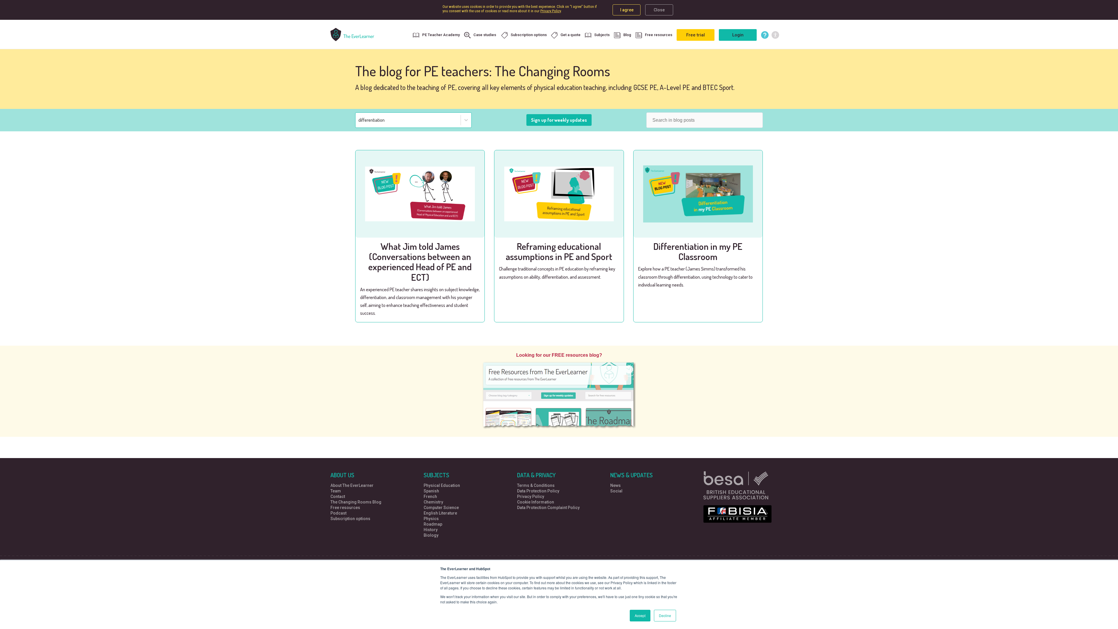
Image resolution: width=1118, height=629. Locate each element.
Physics (431, 518)
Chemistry (433, 502)
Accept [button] (640, 615)
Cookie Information (535, 502)
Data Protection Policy (538, 491)
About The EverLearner (352, 485)
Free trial (695, 35)
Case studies (485, 35)
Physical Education (442, 485)
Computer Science (441, 507)
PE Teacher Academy (441, 35)
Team (335, 491)
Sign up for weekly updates (559, 120)
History (431, 529)
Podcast (338, 513)
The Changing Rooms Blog (355, 502)
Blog (627, 35)
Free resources (658, 35)
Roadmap (433, 524)
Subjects (602, 35)
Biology (431, 535)
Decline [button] (665, 615)
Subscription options (529, 35)
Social (616, 491)
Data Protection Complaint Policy (548, 507)
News (615, 485)
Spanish (431, 491)
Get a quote (570, 35)
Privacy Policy (550, 11)
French (430, 496)
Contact (337, 496)
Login (738, 35)
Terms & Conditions (536, 485)
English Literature (440, 513)
